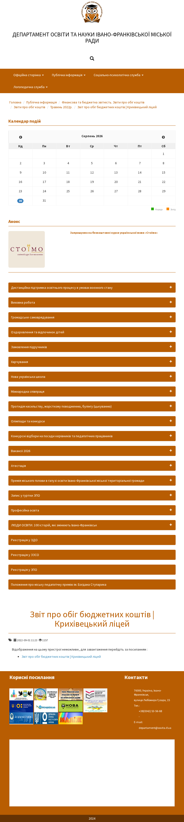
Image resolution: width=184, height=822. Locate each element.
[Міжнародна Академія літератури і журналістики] (71, 718)
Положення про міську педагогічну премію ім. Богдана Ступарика (58, 584)
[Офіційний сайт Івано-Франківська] (21, 694)
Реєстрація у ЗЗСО (25, 555)
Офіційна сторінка (27, 75)
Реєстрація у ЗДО (24, 540)
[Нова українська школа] (71, 706)
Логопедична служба (29, 87)
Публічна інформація (67, 75)
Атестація (18, 466)
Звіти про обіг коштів (29, 107)
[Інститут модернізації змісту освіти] (46, 706)
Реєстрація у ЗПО (24, 569)
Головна (15, 102)
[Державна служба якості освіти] (46, 718)
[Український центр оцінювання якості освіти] (95, 694)
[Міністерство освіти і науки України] (21, 706)
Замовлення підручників (29, 347)
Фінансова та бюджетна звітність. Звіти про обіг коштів (103, 102)
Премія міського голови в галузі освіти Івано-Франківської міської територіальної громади (77, 480)
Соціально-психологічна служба (117, 75)
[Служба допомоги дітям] (95, 706)
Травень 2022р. (61, 107)
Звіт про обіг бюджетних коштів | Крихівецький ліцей (117, 107)
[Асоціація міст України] (21, 718)
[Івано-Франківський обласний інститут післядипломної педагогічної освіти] (71, 694)
